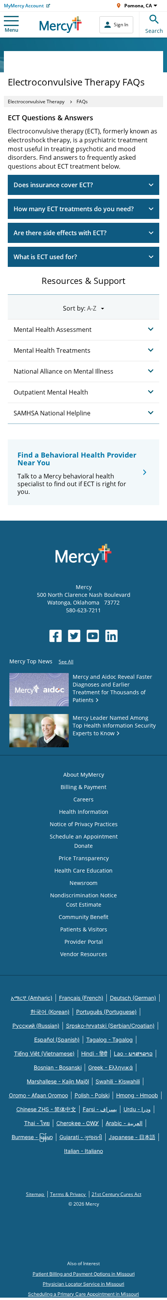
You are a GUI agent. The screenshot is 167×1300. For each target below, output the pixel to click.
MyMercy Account (24, 5)
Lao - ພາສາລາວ (133, 1053)
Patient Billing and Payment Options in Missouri (84, 1274)
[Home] (61, 24)
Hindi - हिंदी (94, 1053)
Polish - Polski (92, 1095)
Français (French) (81, 997)
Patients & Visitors (83, 929)
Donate (83, 845)
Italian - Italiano (83, 1151)
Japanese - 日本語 (132, 1137)
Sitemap (35, 1194)
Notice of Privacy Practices (84, 824)
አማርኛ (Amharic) (31, 997)
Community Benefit (83, 917)
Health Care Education (83, 870)
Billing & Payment (83, 787)
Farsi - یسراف (100, 1109)
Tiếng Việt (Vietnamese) (44, 1053)
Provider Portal (83, 941)
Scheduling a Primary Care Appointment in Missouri (83, 1294)
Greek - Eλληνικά (110, 1067)
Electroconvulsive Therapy (36, 101)
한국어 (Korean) (50, 1011)
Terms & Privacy (68, 1194)
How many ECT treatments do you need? (74, 209)
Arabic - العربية (124, 1123)
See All (66, 661)
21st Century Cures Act (116, 1194)
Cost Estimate (83, 904)
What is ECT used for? (45, 257)
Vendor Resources (83, 954)
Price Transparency (84, 858)
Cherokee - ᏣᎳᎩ (77, 1123)
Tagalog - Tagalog (109, 1039)
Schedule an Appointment (84, 836)
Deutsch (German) (133, 997)
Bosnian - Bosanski (58, 1067)
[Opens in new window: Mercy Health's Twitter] (74, 636)
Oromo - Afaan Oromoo (38, 1095)
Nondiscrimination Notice (83, 895)
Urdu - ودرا (137, 1109)
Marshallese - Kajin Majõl (58, 1081)
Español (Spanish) (57, 1039)
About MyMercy (83, 774)
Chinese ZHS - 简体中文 (46, 1109)
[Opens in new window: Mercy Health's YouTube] (93, 636)
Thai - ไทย (37, 1123)
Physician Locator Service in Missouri (83, 1284)
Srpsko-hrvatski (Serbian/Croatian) (110, 1025)
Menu (11, 29)
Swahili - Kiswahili (118, 1081)
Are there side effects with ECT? (60, 233)
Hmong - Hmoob (137, 1095)
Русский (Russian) (35, 1025)
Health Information (83, 811)
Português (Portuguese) (106, 1011)
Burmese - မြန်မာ (32, 1137)
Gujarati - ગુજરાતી (80, 1137)
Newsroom (83, 883)
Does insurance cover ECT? (53, 185)
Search (154, 30)
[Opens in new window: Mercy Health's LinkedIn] (111, 636)
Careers (83, 799)
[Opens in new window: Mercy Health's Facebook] (55, 636)
